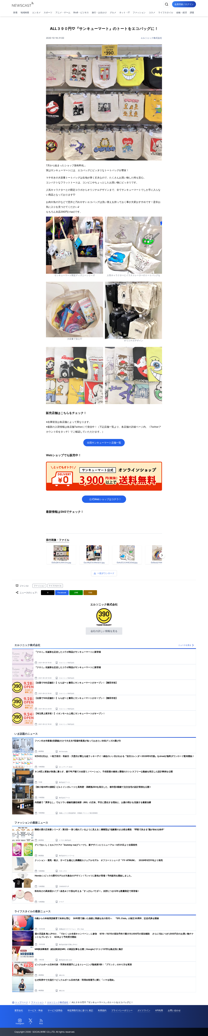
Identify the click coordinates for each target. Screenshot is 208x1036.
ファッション (139, 12)
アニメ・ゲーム (62, 12)
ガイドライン (143, 1010)
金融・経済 (181, 12)
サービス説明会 (55, 1010)
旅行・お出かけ (99, 12)
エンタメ (36, 12)
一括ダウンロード (105, 573)
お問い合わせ (174, 1010)
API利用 (159, 1010)
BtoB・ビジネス (81, 12)
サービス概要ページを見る (185, 1029)
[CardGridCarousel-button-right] (162, 555)
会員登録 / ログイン (184, 4)
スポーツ (48, 12)
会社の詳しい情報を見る (104, 631)
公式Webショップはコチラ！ (105, 499)
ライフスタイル (165, 12)
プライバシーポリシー (122, 1010)
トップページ (21, 1002)
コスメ (152, 12)
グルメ (113, 12)
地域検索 (25, 12)
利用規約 (102, 1010)
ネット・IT (124, 12)
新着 (15, 12)
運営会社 (18, 1010)
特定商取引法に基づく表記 (80, 1010)
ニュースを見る (184, 645)
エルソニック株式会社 (151, 38)
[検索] (167, 4)
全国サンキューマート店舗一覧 (104, 442)
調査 (192, 12)
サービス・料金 (35, 1010)
